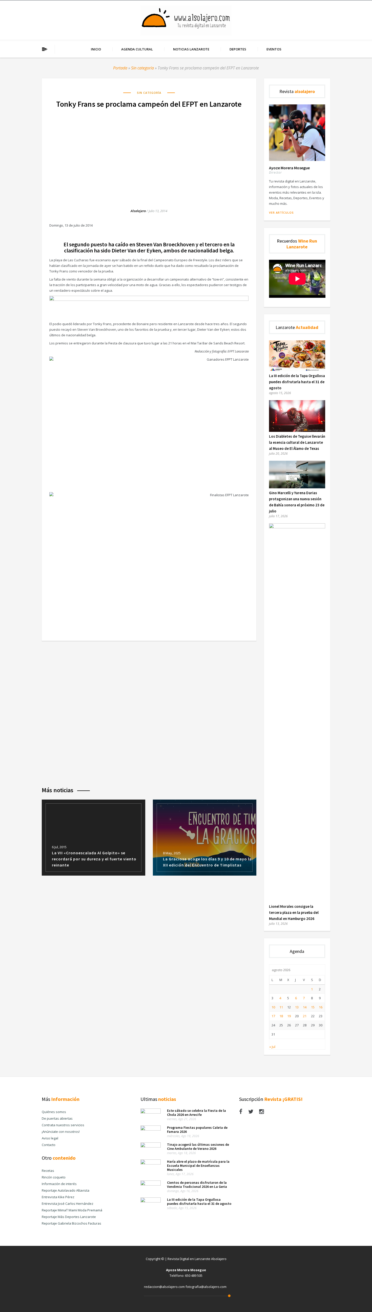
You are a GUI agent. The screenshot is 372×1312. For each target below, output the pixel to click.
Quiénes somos (54, 1112)
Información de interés (59, 1183)
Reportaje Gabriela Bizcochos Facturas (71, 1223)
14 (304, 1007)
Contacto (48, 1144)
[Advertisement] (149, 153)
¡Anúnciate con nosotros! (61, 1131)
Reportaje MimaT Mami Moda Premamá (72, 1210)
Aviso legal (50, 1138)
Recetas (48, 1170)
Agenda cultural (137, 49)
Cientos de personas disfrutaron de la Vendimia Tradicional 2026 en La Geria (197, 1184)
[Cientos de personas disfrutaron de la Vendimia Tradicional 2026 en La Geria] (150, 1184)
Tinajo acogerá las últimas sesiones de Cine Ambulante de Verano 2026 (198, 1146)
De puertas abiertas (57, 1118)
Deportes (238, 49)
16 (320, 1007)
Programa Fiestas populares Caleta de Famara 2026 (197, 1129)
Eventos (273, 49)
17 (273, 1016)
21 (304, 1016)
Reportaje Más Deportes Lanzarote (69, 1216)
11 (281, 1007)
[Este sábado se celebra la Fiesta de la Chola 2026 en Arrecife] (150, 1112)
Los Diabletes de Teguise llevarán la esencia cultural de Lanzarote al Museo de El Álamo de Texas (297, 442)
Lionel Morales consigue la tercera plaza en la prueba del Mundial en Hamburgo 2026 (294, 912)
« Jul (272, 1046)
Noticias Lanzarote (191, 49)
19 (289, 1016)
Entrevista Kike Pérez (58, 1197)
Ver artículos (281, 212)
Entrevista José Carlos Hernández (67, 1203)
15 (313, 1007)
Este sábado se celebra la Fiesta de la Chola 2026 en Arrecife (196, 1112)
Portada (120, 68)
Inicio (96, 49)
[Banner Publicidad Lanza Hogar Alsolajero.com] (149, 299)
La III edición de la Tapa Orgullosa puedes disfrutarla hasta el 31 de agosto (297, 381)
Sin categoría (142, 68)
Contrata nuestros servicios (63, 1125)
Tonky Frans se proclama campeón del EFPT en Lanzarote (149, 104)
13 (297, 1007)
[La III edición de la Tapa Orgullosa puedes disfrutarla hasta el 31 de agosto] (297, 370)
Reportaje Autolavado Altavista (65, 1190)
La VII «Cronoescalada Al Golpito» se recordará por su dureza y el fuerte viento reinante (94, 858)
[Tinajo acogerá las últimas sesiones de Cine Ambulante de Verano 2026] (150, 1146)
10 (273, 1007)
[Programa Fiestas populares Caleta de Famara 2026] (150, 1129)
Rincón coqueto (54, 1177)
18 (281, 1016)
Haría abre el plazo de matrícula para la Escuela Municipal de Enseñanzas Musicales (198, 1165)
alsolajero (138, 211)
